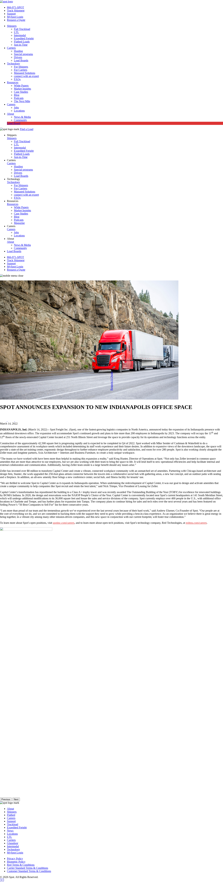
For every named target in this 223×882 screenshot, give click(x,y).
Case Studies (21, 91)
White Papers (21, 85)
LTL (16, 32)
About (10, 113)
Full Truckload (22, 29)
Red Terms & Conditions (20, 864)
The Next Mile (22, 101)
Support (11, 13)
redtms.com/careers (196, 522)
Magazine (19, 223)
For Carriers (20, 69)
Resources (12, 82)
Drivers (18, 57)
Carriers (11, 47)
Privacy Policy (15, 858)
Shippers (12, 25)
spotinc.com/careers (63, 522)
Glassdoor (12, 843)
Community (20, 120)
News (10, 830)
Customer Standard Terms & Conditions (29, 871)
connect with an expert (26, 76)
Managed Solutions (24, 73)
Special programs (23, 54)
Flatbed (11, 814)
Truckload (12, 824)
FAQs (17, 79)
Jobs (16, 107)
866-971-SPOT (15, 7)
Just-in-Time (21, 44)
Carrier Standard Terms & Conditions (27, 867)
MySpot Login (15, 16)
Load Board (13, 123)
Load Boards (21, 60)
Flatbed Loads (22, 41)
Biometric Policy (16, 861)
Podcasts (19, 98)
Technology (13, 63)
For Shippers (21, 66)
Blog (16, 94)
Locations (19, 110)
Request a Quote (16, 19)
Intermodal (20, 35)
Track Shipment (15, 10)
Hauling (18, 51)
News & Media (22, 116)
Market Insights (22, 88)
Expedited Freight (24, 38)
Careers (11, 104)
